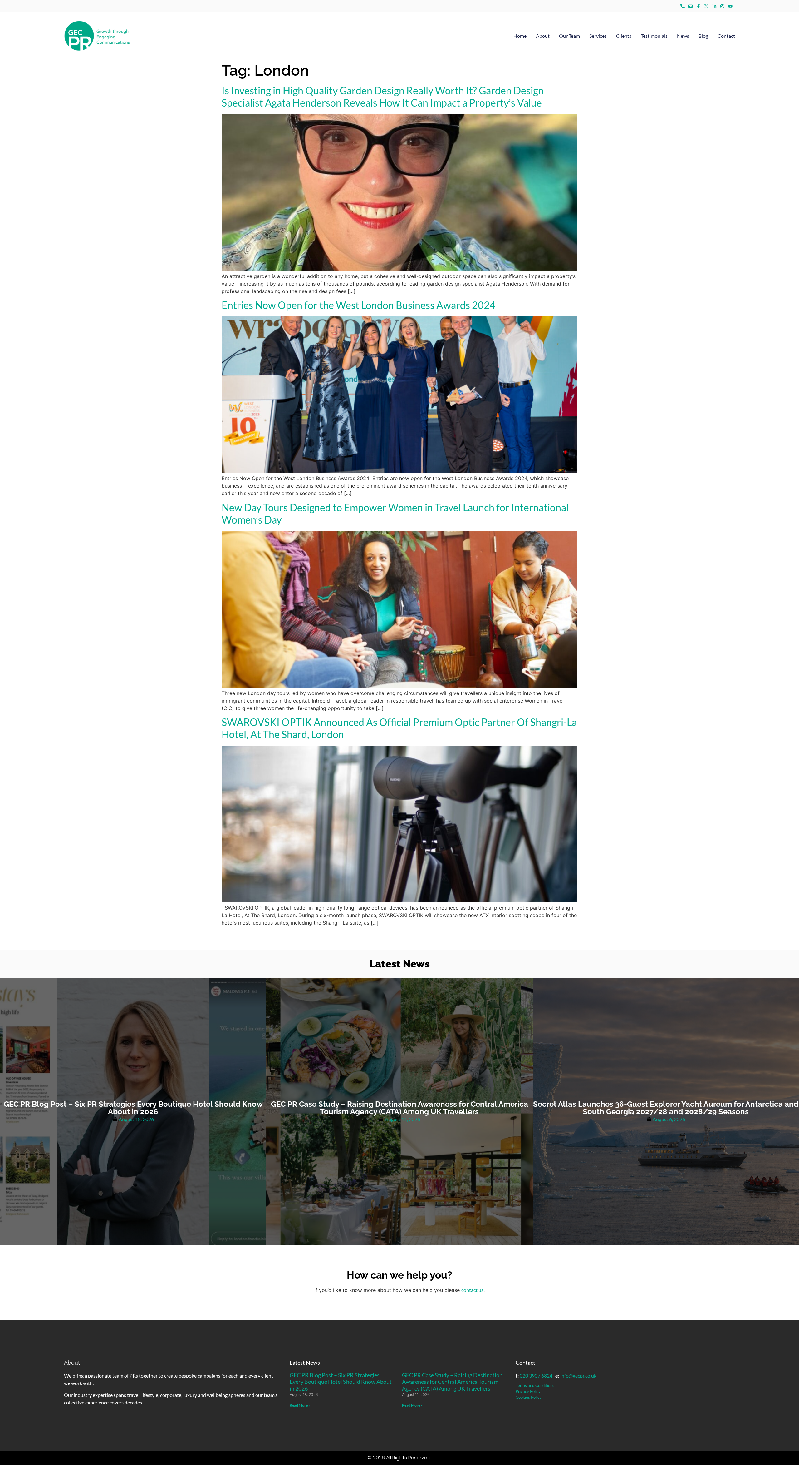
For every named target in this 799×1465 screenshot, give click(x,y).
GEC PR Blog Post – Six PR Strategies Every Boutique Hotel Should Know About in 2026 (341, 1382)
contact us (472, 1290)
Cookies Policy (529, 1397)
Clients (623, 36)
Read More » (300, 1405)
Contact (726, 36)
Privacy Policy (528, 1391)
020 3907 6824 (536, 1375)
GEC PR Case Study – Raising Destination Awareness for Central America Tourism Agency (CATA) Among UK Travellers (452, 1382)
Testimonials (654, 36)
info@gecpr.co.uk (578, 1375)
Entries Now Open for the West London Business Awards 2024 (359, 305)
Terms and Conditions (535, 1385)
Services (598, 36)
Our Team (569, 36)
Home (520, 36)
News (683, 36)
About (543, 36)
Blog (703, 36)
